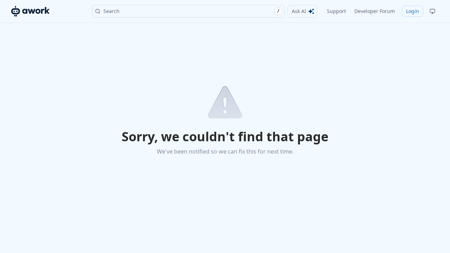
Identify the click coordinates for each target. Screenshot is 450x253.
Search (191, 11)
